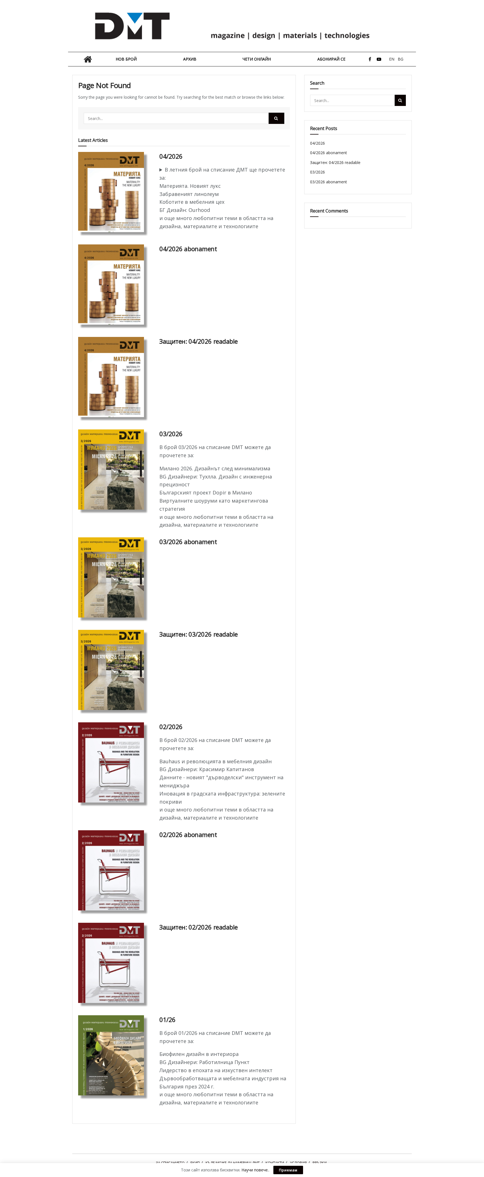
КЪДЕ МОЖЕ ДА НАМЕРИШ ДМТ (233, 1162)
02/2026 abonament (188, 834)
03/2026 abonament (188, 541)
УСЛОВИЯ (298, 1162)
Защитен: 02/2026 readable (198, 927)
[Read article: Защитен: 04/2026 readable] (114, 377)
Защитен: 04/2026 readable (198, 341)
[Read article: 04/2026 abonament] (114, 284)
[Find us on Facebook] (370, 59)
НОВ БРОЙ (126, 59)
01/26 (167, 1019)
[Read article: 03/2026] (114, 469)
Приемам (288, 1170)
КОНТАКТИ (275, 1162)
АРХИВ (189, 59)
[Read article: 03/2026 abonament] (114, 577)
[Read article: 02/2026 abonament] (114, 870)
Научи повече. (255, 1170)
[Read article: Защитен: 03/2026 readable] (114, 670)
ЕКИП (195, 1162)
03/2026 (171, 433)
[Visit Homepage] (242, 26)
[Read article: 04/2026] (114, 192)
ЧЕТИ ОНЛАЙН (257, 59)
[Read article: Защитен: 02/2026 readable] (114, 963)
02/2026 (171, 726)
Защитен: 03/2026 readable (198, 634)
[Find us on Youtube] (379, 59)
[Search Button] (276, 118)
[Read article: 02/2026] (114, 762)
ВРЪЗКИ (320, 1162)
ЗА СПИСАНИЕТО (170, 1162)
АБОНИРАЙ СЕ (331, 59)
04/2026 (171, 156)
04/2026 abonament (188, 248)
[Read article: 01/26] (114, 1055)
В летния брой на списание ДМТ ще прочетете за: (222, 173)
